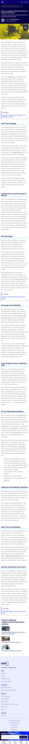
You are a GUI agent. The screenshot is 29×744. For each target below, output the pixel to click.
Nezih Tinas (22, 446)
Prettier (15, 428)
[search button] (19, 2)
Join (22, 2)
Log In (26, 2)
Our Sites (3, 715)
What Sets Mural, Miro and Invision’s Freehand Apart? (14, 297)
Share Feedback (5, 699)
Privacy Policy (15, 727)
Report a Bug (4, 701)
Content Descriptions (6, 681)
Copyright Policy (14, 725)
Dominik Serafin (15, 19)
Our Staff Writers (5, 678)
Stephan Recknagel (17, 152)
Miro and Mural (19, 279)
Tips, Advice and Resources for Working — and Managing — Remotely (14, 116)
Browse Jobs (4, 707)
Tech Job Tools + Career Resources (9, 704)
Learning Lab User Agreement (14, 720)
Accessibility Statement (14, 722)
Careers (3, 676)
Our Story (3, 673)
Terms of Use (14, 729)
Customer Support (5, 696)
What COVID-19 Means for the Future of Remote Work (14, 612)
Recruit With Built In (6, 687)
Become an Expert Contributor (8, 690)
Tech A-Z (3, 709)
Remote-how (12, 77)
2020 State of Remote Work (13, 556)
